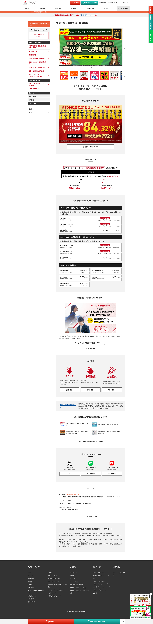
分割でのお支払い (32, 602)
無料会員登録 (31, 579)
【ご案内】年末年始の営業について (69, 509)
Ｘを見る (69, 473)
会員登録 (111, 2)
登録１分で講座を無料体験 (36, 71)
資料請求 (30, 582)
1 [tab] (90, 68)
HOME (29, 12)
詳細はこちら (70, 390)
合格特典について (34, 89)
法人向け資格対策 (123, 8)
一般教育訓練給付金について (54, 596)
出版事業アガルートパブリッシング (101, 587)
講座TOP (27, 8)
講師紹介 (31, 109)
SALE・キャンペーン (35, 51)
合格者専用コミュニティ (33, 596)
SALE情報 (58, 8)
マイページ (125, 2)
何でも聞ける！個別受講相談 (37, 67)
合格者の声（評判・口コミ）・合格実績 (37, 84)
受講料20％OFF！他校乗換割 (37, 58)
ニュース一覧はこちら (90, 516)
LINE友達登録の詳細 (91, 473)
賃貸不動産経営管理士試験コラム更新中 (91, 442)
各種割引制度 (32, 55)
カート (117, 2)
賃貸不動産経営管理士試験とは (68, 406)
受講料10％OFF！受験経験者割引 (37, 63)
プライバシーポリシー (53, 576)
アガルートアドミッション (99, 581)
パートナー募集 (74, 582)
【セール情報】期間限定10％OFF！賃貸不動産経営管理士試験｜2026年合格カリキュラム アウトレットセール (90, 497)
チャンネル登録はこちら (112, 473)
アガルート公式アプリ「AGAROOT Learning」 (36, 75)
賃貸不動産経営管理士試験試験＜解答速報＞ (37, 47)
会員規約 (50, 573)
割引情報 (73, 8)
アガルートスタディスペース (99, 590)
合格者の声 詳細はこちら (90, 147)
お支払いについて (52, 593)
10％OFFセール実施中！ (39, 35)
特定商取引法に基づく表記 (54, 579)
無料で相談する (90, 348)
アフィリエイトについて (53, 582)
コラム (106, 8)
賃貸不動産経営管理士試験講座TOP (38, 24)
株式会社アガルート (75, 573)
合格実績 (42, 8)
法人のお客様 (73, 579)
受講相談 (76, 3)
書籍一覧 (95, 593)
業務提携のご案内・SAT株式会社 (78, 588)
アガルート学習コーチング (99, 573)
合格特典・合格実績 (34, 80)
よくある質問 (90, 8)
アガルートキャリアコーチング (100, 584)
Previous (57, 48)
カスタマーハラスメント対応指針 (56, 590)
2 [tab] (91, 68)
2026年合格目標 (74, 187)
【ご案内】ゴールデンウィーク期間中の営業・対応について (76, 503)
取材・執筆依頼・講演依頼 (76, 585)
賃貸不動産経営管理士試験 (40, 12)
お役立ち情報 (32, 103)
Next (124, 48)
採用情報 (72, 576)
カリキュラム (32, 96)
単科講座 (31, 100)
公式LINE (103, 2)
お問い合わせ (31, 588)
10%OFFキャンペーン (88, 15)
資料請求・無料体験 (91, 3)
